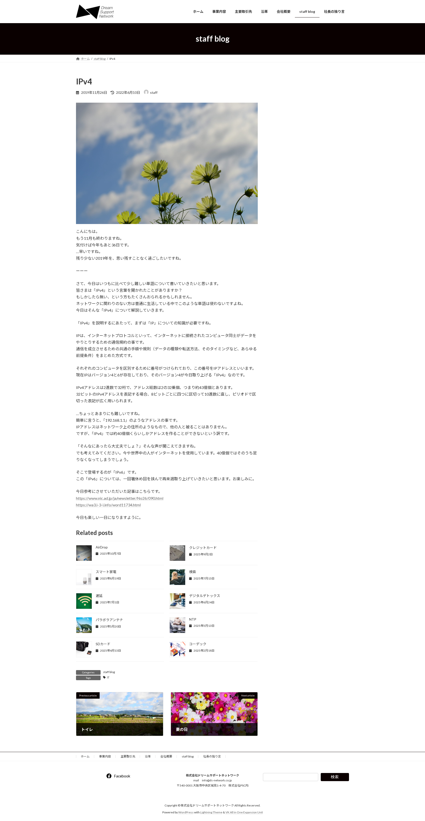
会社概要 (166, 756)
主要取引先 (128, 756)
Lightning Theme (211, 812)
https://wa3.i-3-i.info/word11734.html (108, 504)
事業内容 (105, 756)
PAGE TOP (411, 791)
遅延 (99, 596)
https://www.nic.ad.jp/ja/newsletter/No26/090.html (119, 498)
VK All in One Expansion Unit (244, 812)
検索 (192, 572)
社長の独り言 (212, 756)
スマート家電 (106, 572)
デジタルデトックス (204, 596)
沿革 (148, 756)
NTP (192, 619)
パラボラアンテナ (109, 620)
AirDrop (102, 547)
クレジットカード (203, 548)
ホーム (85, 756)
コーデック (197, 644)
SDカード (103, 644)
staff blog (109, 672)
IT (108, 677)
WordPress (186, 812)
